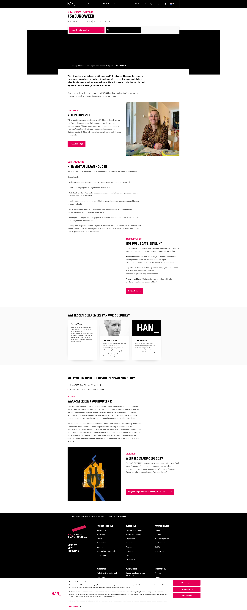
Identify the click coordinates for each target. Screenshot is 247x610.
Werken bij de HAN (133, 534)
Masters (100, 547)
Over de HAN (131, 526)
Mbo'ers (100, 539)
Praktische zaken (162, 526)
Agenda (110, 66)
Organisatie (130, 539)
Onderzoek (139, 4)
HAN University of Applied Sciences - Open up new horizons (86, 66)
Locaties (158, 534)
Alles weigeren (187, 595)
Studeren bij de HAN (105, 526)
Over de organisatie (134, 530)
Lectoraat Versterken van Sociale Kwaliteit (80, 21)
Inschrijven (159, 551)
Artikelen (129, 551)
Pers (127, 555)
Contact (158, 530)
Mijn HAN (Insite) (162, 539)
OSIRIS (157, 547)
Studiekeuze (108, 4)
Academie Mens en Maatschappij (103, 21)
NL (174, 4)
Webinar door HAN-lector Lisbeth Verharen (86, 389)
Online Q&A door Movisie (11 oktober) (85, 385)
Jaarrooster (101, 555)
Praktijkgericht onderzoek (107, 573)
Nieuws (129, 543)
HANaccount (160, 543)
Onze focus (130, 560)
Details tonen (73, 606)
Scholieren (101, 534)
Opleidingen (92, 4)
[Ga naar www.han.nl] (71, 4)
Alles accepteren (187, 583)
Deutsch (158, 577)
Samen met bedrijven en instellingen (135, 574)
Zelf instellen (185, 589)
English (158, 573)
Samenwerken (124, 4)
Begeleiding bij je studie (106, 551)
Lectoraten (101, 577)
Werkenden (101, 543)
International (160, 569)
